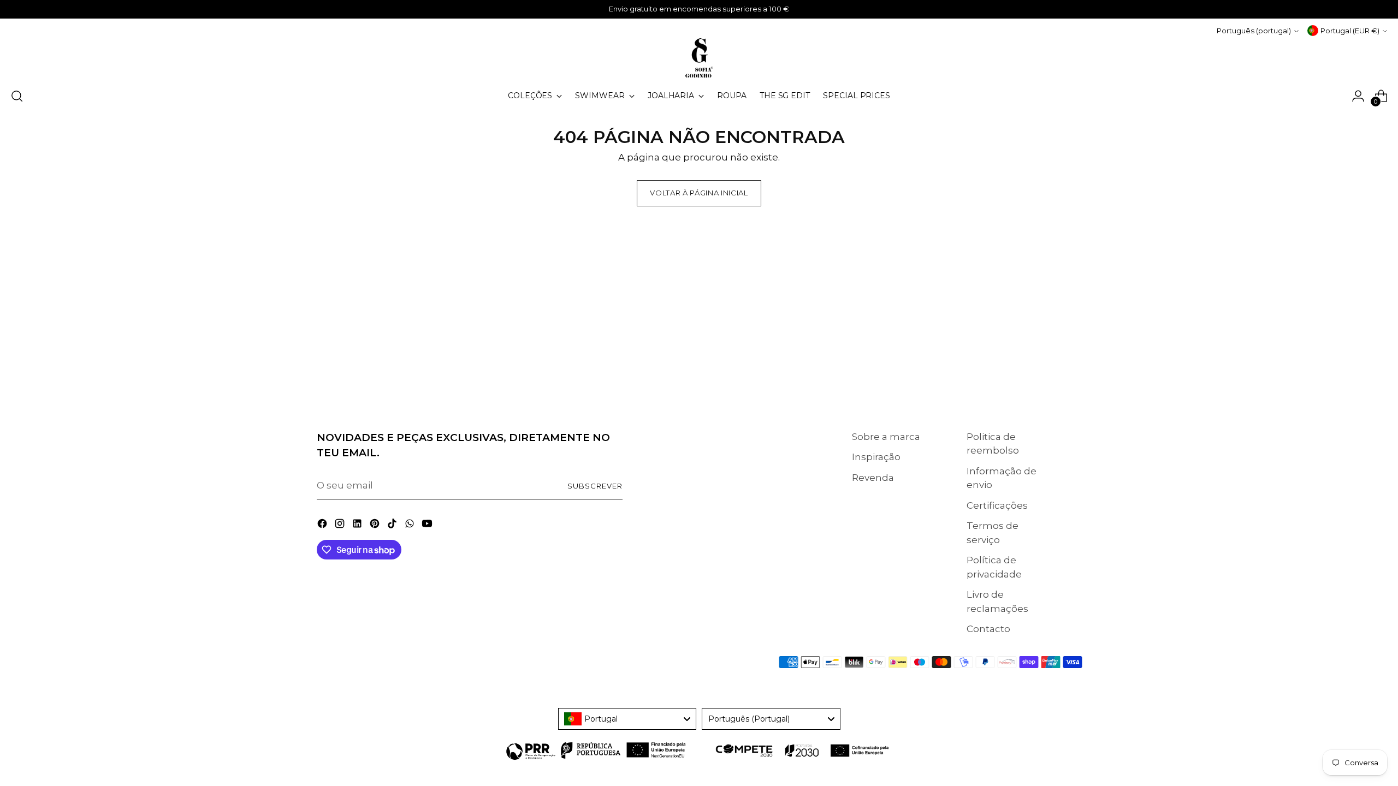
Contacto (988, 628)
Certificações (997, 505)
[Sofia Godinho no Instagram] (340, 525)
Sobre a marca (886, 436)
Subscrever (595, 485)
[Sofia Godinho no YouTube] (428, 525)
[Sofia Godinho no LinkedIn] (358, 525)
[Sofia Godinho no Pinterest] (375, 525)
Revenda (873, 477)
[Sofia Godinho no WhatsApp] (410, 525)
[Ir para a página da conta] (1358, 96)
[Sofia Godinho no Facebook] (323, 525)
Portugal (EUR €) (1349, 30)
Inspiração (876, 456)
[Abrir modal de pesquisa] (17, 96)
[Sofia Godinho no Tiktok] (393, 525)
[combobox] (627, 719)
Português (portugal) (1254, 30)
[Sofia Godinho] (699, 58)
